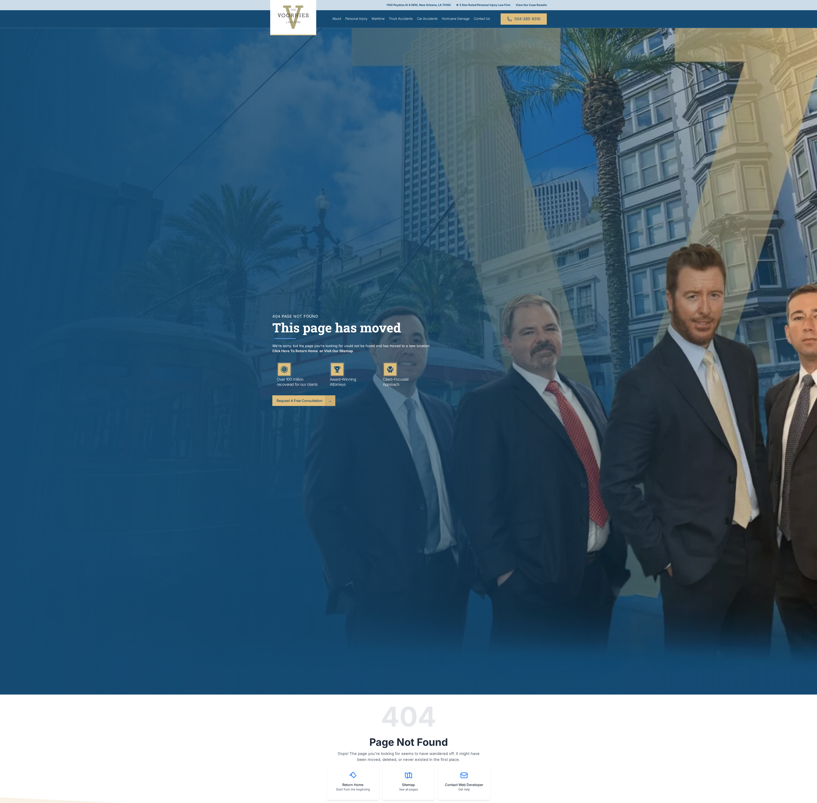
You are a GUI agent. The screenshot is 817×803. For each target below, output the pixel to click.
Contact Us (482, 19)
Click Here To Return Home (295, 351)
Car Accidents (427, 19)
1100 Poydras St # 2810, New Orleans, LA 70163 (418, 5)
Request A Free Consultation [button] (300, 401)
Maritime (378, 19)
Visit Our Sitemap (338, 351)
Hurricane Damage (456, 19)
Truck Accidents (401, 19)
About (336, 19)
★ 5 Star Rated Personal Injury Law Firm (483, 5)
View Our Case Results (531, 5)
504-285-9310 (527, 19)
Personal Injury (356, 19)
